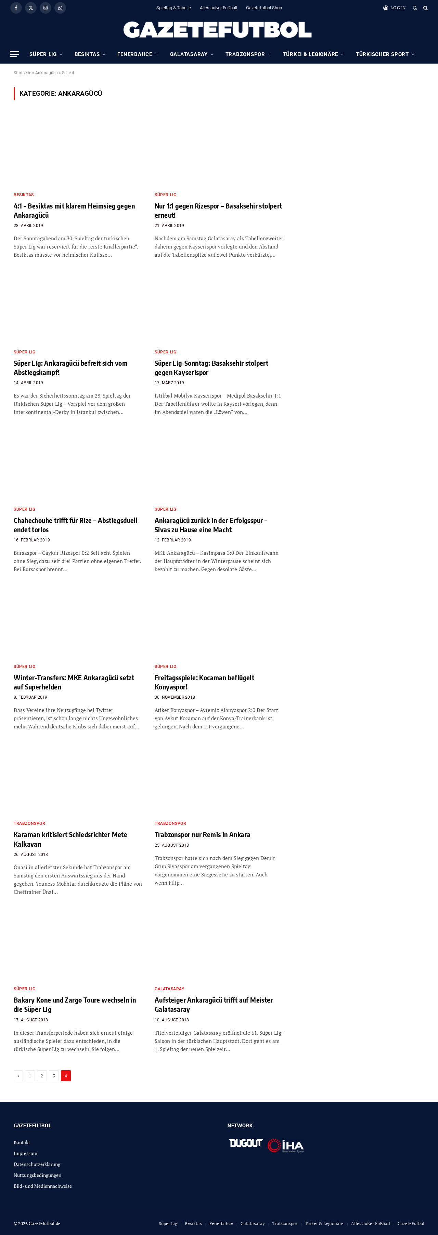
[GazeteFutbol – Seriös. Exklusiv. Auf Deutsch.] (219, 30)
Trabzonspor (245, 54)
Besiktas (87, 54)
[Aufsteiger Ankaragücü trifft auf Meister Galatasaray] (219, 944)
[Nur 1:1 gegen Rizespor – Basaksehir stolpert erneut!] (219, 150)
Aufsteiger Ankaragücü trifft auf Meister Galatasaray (214, 1004)
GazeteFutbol (411, 1223)
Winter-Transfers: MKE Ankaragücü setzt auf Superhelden (74, 682)
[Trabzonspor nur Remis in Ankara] (219, 779)
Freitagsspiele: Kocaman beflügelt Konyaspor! (204, 682)
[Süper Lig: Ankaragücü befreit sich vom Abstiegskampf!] (78, 307)
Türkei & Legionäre (310, 54)
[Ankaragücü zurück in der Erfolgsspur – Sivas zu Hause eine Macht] (219, 464)
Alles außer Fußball (218, 7)
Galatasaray (189, 54)
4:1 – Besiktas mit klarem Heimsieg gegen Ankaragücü (74, 210)
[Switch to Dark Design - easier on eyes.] (415, 7)
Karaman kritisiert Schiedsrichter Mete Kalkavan (70, 839)
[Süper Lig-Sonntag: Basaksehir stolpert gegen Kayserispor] (219, 307)
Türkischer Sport (382, 54)
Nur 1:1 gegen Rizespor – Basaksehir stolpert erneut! (218, 210)
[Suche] (425, 7)
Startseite (22, 72)
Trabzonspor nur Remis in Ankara (202, 834)
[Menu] (14, 54)
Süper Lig (43, 54)
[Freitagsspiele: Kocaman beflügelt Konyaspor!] (219, 622)
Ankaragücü (46, 72)
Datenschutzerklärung (37, 1164)
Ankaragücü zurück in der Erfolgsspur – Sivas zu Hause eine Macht (211, 525)
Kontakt (22, 1142)
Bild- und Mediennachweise (43, 1186)
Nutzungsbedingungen (37, 1175)
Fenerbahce (134, 54)
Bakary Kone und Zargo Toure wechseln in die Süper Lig (75, 1004)
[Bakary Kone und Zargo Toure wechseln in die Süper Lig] (78, 944)
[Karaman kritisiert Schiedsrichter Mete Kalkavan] (78, 779)
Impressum (25, 1153)
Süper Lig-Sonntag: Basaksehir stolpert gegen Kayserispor (211, 367)
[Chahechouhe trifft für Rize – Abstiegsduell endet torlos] (78, 464)
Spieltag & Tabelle (173, 7)
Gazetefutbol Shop (264, 7)
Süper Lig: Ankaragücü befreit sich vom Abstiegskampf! (71, 367)
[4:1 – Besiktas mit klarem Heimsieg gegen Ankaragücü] (78, 150)
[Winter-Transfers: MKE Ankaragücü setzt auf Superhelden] (78, 622)
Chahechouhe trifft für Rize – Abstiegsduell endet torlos (76, 525)
